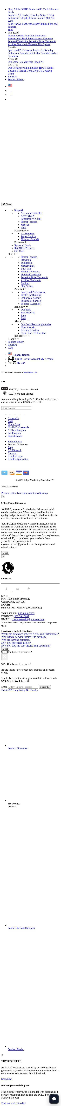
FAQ (41, 62)
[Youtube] (27, 412)
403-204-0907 (21, 616)
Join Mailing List (30, 372)
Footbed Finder (16, 79)
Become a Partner (17, 70)
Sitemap (43, 493)
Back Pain (27, 38)
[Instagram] (3, 412)
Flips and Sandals (30, 239)
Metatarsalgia (15, 38)
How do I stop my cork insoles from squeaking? (26, 645)
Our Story (13, 62)
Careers (12, 453)
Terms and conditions (28, 493)
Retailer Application (18, 459)
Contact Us (13, 418)
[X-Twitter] (13, 412)
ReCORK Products (28, 9)
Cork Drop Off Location (39, 70)
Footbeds (13, 15)
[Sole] (10, 3)
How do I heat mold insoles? (16, 642)
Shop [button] (10, 29)
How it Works (46, 67)
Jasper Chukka (40, 23)
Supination (40, 35)
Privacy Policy (17, 690)
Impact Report (15, 436)
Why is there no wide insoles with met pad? (23, 636)
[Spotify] (22, 412)
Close (5, 553)
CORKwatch (14, 450)
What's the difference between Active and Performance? (30, 634)
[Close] (4, 657)
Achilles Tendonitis (18, 44)
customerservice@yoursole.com (28, 619)
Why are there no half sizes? (15, 639)
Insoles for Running (43, 50)
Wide (10, 21)
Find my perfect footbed (13, 1103)
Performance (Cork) (18, 18)
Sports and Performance (20, 50)
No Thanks (32, 690)
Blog (36, 62)
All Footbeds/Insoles (28, 15)
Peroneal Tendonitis (18, 41)
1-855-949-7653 (26, 613)
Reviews (12, 76)
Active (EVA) (46, 15)
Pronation (30, 35)
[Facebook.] (6, 590)
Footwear (13, 23)
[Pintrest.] (28, 590)
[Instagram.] (17, 590)
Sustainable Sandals (39, 53)
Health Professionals (18, 427)
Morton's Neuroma (43, 38)
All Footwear (25, 23)
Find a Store (14, 424)
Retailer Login (15, 456)
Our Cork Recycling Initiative (23, 67)
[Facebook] (8, 412)
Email (4, 686)
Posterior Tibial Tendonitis (42, 41)
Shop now (6, 1079)
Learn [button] (11, 73)
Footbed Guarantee (31, 303)
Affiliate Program (17, 430)
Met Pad (50, 18)
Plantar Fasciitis (37, 18)
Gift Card (43, 9)
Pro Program (14, 433)
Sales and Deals (22, 245)
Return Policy (15, 441)
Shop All (13, 9)
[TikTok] (17, 412)
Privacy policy (8, 493)
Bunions (33, 44)
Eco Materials (26, 62)
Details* (5, 690)
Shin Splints (44, 44)
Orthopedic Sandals (18, 53)
